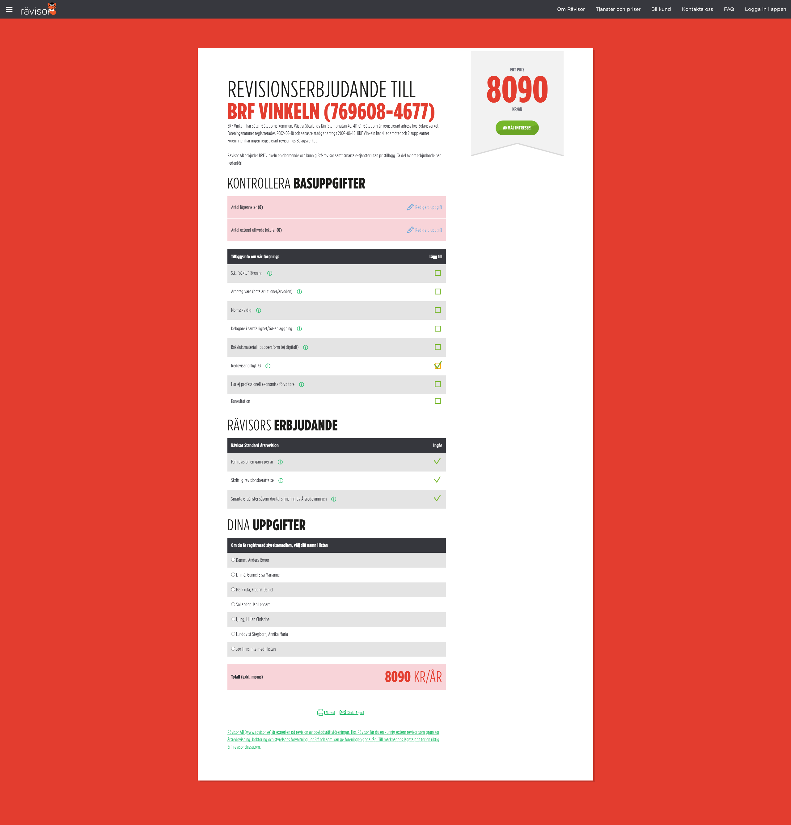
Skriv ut (330, 712)
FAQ (729, 9)
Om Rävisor (571, 9)
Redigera (428, 207)
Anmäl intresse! (517, 128)
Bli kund (661, 9)
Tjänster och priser (618, 9)
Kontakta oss (697, 9)
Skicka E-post (355, 712)
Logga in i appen (765, 9)
